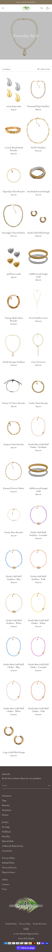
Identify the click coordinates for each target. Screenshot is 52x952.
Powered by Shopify (26, 938)
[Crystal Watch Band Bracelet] (13, 130)
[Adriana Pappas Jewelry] (26, 8)
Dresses (5, 814)
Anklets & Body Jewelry (12, 845)
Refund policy (11, 924)
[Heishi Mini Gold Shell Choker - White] (13, 691)
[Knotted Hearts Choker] (13, 471)
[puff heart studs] (13, 256)
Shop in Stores (8, 872)
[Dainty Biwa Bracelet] (13, 515)
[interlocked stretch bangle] (38, 174)
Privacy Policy (8, 858)
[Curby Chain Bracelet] (38, 385)
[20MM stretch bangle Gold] (38, 256)
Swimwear (6, 795)
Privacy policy (24, 924)
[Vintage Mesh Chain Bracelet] (13, 300)
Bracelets (6, 836)
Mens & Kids (7, 841)
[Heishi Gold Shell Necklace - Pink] (38, 559)
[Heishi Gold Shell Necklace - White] (13, 603)
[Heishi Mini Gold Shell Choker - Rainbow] (38, 427)
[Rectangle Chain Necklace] (13, 215)
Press (4, 889)
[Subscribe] (47, 786)
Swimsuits (6, 810)
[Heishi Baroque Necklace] (13, 344)
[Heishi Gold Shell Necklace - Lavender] (38, 515)
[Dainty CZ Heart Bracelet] (13, 385)
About (5, 879)
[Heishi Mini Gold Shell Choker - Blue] (13, 647)
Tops (4, 800)
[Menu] (5, 8)
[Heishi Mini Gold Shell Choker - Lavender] (38, 647)
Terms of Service (9, 867)
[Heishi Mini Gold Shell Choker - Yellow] (38, 603)
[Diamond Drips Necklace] (38, 89)
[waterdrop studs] (13, 89)
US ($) (26, 928)
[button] (41, 8)
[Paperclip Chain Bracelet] (13, 174)
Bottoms (6, 805)
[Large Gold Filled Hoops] (13, 735)
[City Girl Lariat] (38, 344)
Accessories (7, 850)
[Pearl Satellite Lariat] (38, 300)
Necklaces (6, 831)
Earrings (6, 826)
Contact (5, 884)
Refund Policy (8, 862)
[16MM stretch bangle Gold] (38, 471)
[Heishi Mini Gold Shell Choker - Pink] (38, 691)
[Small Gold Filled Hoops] (38, 215)
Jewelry (5, 822)
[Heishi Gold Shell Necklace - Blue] (13, 559)
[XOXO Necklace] (38, 130)
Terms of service (40, 924)
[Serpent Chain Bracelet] (13, 427)
